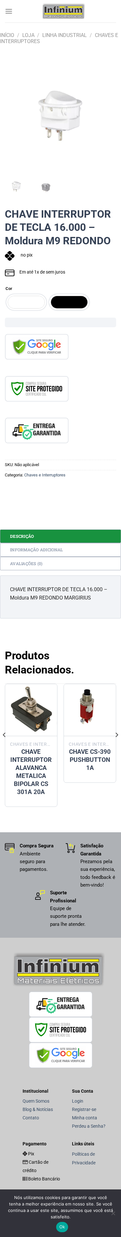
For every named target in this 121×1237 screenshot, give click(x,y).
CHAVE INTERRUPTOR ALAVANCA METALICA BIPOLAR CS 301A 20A (31, 772)
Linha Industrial (64, 35)
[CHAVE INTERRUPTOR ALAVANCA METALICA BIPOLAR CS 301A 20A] (31, 710)
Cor (8, 288)
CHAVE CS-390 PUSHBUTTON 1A (90, 760)
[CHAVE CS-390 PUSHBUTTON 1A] (90, 710)
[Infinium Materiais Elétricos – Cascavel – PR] (64, 11)
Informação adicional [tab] (36, 549)
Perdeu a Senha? (89, 1126)
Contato (31, 1118)
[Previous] (15, 116)
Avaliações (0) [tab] (26, 563)
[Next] (106, 116)
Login (77, 1101)
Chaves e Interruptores (45, 475)
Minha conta (84, 1118)
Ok (62, 1226)
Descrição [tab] (22, 536)
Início (7, 35)
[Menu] (9, 11)
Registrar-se (84, 1109)
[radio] (26, 302)
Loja (28, 35)
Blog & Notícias (38, 1109)
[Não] (113, 1215)
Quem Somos (36, 1101)
